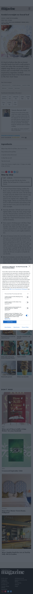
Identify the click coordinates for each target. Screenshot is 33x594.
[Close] (30, 266)
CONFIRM (10, 321)
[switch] (27, 297)
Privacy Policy (25, 327)
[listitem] (16, 294)
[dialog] (16, 297)
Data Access (16, 327)
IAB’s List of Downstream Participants (18, 289)
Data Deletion (8, 327)
